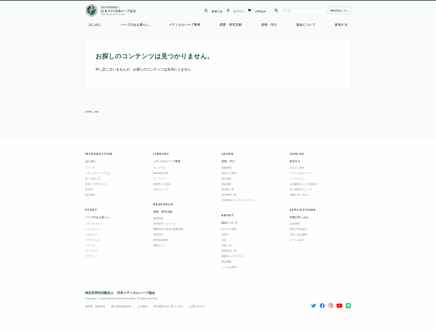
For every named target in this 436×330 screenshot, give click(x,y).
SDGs (224, 234)
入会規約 (142, 306)
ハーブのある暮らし (135, 24)
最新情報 (226, 167)
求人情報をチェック (301, 189)
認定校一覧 (227, 189)
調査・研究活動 (231, 24)
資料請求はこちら (339, 10)
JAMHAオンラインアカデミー (238, 200)
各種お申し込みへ (300, 194)
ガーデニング (92, 240)
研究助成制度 (160, 240)
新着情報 (158, 218)
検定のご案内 (228, 173)
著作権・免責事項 (95, 306)
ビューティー (92, 229)
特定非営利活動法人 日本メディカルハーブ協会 (120, 292)
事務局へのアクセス (232, 256)
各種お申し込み (299, 217)
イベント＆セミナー (301, 173)
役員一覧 (226, 245)
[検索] (276, 10)
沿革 (223, 240)
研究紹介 (158, 234)
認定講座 (226, 184)
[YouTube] (339, 305)
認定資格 (90, 194)
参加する (341, 24)
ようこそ (90, 167)
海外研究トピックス (164, 223)
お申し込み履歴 (298, 234)
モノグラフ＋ (160, 178)
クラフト (90, 256)
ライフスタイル (94, 223)
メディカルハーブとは (97, 173)
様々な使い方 (92, 178)
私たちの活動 (228, 229)
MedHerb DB (160, 173)
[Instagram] (330, 305)
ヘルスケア (91, 234)
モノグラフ (159, 167)
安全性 (89, 189)
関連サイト (159, 245)
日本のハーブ (160, 189)
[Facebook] (322, 305)
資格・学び (269, 24)
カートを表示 (297, 240)
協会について (305, 24)
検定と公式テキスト (96, 184)
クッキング (91, 250)
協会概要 (226, 261)
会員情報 (295, 223)
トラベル (90, 245)
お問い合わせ (197, 306)
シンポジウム (297, 178)
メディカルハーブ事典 (184, 24)
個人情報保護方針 (121, 306)
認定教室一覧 (228, 194)
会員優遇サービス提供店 (303, 184)
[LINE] (348, 305)
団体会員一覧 (228, 250)
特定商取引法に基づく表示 (168, 306)
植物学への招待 (162, 184)
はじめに (95, 24)
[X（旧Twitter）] (313, 305)
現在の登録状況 (298, 229)
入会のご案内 (297, 167)
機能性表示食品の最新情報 (168, 229)
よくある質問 (228, 267)
